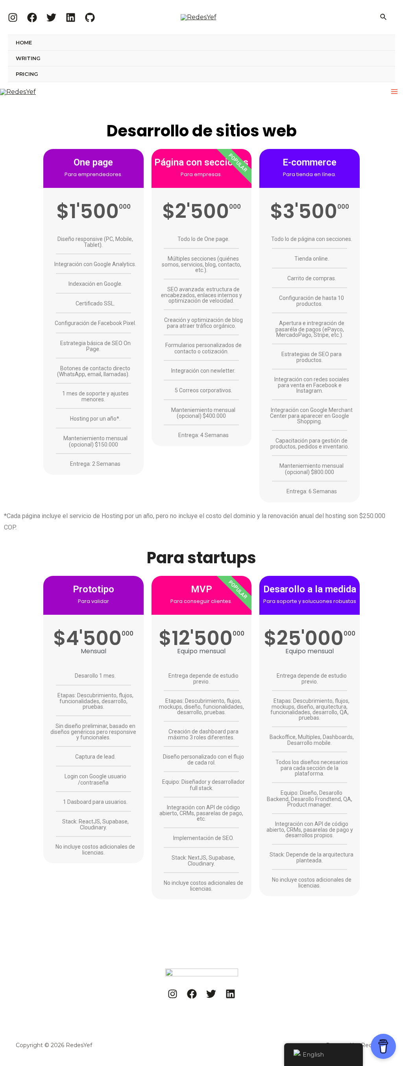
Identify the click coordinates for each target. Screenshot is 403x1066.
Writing (28, 58)
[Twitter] (51, 17)
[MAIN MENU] (394, 91)
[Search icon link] (383, 17)
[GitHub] (90, 17)
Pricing (27, 74)
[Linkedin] (71, 17)
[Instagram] (13, 17)
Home (24, 42)
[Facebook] (32, 17)
